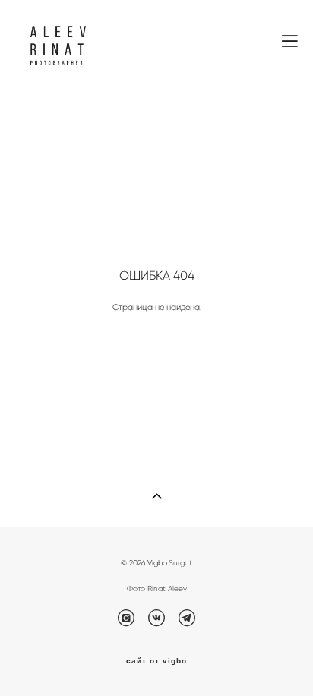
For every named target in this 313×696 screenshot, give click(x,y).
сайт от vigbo (156, 661)
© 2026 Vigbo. (145, 563)
